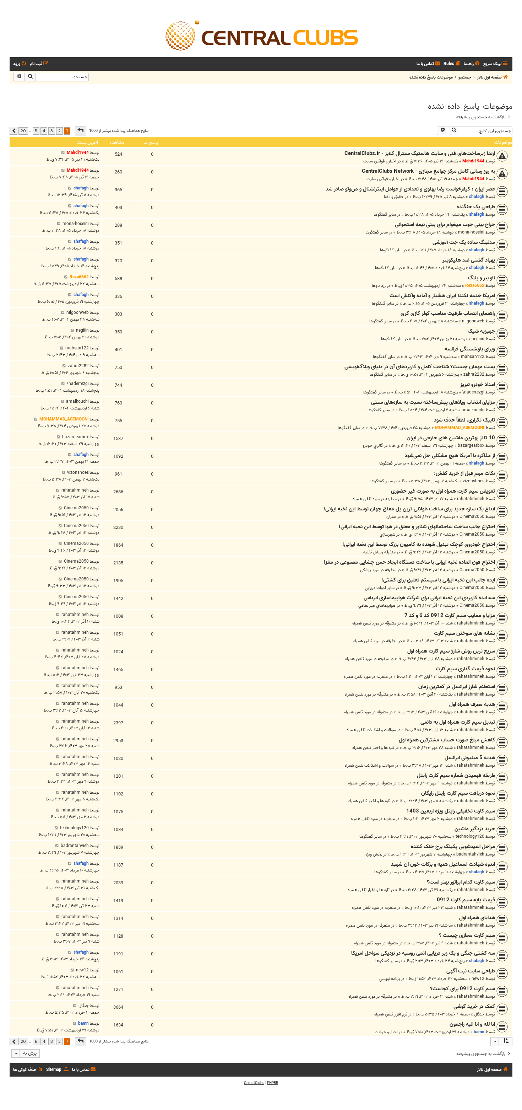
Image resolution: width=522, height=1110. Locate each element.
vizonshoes (473, 481)
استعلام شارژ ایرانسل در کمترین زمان (456, 686)
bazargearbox (471, 445)
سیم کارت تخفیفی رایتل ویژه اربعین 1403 (450, 811)
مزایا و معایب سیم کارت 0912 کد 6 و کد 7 (449, 615)
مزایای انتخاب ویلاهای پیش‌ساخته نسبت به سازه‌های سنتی (433, 402)
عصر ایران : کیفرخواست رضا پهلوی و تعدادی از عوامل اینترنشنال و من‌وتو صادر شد (410, 189)
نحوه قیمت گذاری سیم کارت (465, 669)
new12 (478, 978)
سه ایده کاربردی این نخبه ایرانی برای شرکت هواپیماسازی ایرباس (429, 598)
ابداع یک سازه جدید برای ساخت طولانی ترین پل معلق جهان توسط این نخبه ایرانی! (409, 509)
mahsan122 (472, 356)
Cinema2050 (472, 516)
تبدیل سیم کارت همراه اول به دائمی (457, 722)
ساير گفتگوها (385, 214)
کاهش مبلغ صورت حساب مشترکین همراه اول (447, 740)
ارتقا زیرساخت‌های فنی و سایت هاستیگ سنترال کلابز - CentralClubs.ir (419, 153)
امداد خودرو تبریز (477, 384)
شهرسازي (387, 534)
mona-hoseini (471, 232)
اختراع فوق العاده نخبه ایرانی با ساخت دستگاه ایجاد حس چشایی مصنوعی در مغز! (409, 562)
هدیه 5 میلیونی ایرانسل (470, 758)
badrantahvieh (470, 854)
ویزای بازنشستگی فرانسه (470, 349)
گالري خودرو (373, 445)
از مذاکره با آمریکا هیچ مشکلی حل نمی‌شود (450, 455)
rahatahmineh (470, 498)
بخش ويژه (373, 854)
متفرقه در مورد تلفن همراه (375, 498)
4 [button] (44, 131)
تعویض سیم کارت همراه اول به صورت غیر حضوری (443, 491)
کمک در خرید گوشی (474, 1006)
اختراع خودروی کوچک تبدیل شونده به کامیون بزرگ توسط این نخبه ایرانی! (418, 544)
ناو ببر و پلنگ (481, 278)
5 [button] (36, 131)
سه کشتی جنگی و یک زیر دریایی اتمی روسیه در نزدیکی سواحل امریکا (423, 953)
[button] (80, 131)
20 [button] (23, 131)
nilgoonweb (473, 321)
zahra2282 (473, 374)
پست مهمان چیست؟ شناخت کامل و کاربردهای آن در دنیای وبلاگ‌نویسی (419, 367)
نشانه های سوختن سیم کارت (464, 633)
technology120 (470, 836)
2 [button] (59, 131)
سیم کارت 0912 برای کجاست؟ (462, 989)
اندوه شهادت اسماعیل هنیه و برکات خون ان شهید (443, 864)
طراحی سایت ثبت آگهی (470, 971)
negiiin (478, 339)
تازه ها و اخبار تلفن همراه (373, 747)
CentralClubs (254, 1083)
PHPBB (272, 1083)
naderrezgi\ (473, 392)
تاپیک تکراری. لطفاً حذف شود (464, 420)
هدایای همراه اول (477, 917)
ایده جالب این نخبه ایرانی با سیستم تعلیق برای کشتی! (438, 580)
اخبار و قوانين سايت (379, 161)
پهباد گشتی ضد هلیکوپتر (468, 260)
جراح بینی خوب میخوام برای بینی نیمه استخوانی (445, 224)
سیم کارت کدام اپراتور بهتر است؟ (461, 882)
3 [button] (51, 131)
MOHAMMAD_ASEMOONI (459, 427)
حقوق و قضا (394, 196)
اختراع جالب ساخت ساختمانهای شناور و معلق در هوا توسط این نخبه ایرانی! (417, 526)
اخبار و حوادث (386, 1032)
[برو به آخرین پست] (63, 152)
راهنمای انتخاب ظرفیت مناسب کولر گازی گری (448, 313)
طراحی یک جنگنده (476, 207)
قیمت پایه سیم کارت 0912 (466, 900)
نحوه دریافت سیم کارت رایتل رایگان (458, 793)
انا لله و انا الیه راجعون (472, 1024)
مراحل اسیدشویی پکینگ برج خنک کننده (453, 846)
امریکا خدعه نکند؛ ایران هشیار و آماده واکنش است (442, 295)
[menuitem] (472, 64)
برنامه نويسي (389, 978)
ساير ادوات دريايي (380, 587)
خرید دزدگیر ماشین (475, 829)
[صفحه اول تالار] (261, 34)
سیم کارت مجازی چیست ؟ (467, 935)
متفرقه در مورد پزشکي (378, 570)
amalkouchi (473, 410)
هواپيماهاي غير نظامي (377, 605)
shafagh (476, 196)
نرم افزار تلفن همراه (390, 1014)
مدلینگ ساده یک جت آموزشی (464, 242)
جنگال (479, 1014)
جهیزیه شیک (481, 331)
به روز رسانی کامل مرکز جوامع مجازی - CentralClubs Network (428, 171)
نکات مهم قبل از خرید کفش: (464, 473)
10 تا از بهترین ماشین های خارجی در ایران (451, 438)
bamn (479, 1032)
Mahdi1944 (473, 161)
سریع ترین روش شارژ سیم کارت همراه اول (451, 651)
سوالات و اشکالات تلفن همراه (371, 729)
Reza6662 (474, 285)
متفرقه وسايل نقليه (379, 552)
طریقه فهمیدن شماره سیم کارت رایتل (456, 775)
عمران (391, 516)
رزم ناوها (379, 285)
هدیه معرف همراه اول (472, 704)
